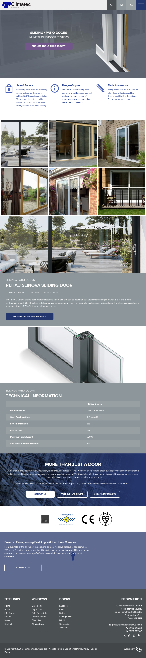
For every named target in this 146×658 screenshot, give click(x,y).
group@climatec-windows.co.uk (126, 624)
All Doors (63, 627)
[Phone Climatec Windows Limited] (131, 5)
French (62, 609)
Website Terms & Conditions (61, 648)
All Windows (38, 624)
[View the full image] (24, 143)
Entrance (63, 605)
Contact (8, 624)
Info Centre (9, 613)
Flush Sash (37, 620)
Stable (62, 613)
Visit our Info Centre (72, 494)
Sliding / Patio (65, 616)
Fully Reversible (39, 613)
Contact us (40, 494)
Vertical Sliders (39, 616)
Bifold (62, 620)
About (7, 609)
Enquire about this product (48, 46)
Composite (64, 624)
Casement (36, 605)
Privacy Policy (82, 648)
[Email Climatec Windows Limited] (121, 5)
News (7, 620)
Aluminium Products (105, 494)
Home (7, 605)
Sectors (7, 616)
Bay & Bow (37, 609)
